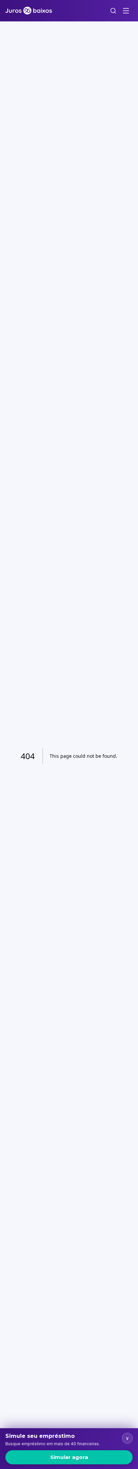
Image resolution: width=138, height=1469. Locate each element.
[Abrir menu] (126, 10)
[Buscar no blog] (113, 11)
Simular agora (69, 1457)
